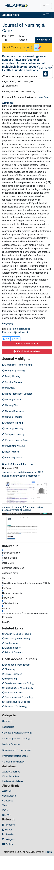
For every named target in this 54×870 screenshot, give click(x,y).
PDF (7, 338)
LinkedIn (9, 834)
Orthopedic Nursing (14, 434)
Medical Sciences (11, 744)
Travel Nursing (11, 451)
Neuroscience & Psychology (16, 750)
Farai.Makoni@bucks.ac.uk (15, 332)
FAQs (5, 810)
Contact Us (7, 800)
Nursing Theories (13, 417)
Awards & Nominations (27, 343)
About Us (7, 790)
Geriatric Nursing (13, 382)
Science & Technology (13, 761)
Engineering (8, 727)
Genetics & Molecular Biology (17, 732)
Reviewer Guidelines (12, 781)
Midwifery (9, 388)
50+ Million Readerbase (28, 351)
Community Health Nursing (18, 364)
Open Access (9, 795)
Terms (5, 805)
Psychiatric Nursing (14, 446)
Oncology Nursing (13, 428)
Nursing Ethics (12, 405)
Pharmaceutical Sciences (15, 756)
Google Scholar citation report (18, 464)
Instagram (9, 839)
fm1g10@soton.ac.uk (19, 328)
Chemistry (7, 721)
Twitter (8, 829)
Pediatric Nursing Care (16, 440)
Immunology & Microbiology (16, 738)
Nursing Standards (14, 411)
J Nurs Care (43, 97)
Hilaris (48, 852)
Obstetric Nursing (13, 422)
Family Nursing (12, 376)
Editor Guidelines (10, 776)
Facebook (9, 824)
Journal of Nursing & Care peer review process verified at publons (22, 508)
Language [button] (42, 39)
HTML (16, 338)
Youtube (9, 844)
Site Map (6, 815)
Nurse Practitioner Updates (18, 393)
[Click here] (16, 6)
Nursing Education (13, 399)
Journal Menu (11, 15)
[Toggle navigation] (46, 6)
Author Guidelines (11, 771)
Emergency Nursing (14, 370)
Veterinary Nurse (13, 457)
